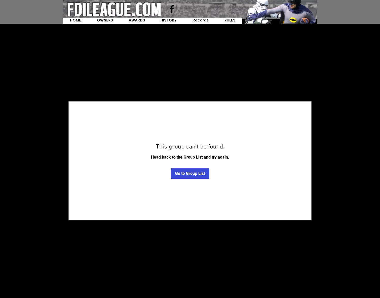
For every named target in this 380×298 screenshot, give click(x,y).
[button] (201, 21)
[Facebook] (172, 9)
